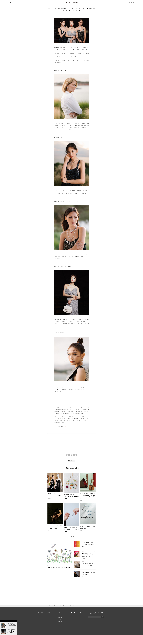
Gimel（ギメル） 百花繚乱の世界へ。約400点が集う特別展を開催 (59, 568)
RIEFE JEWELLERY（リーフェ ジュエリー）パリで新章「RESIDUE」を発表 (54, 526)
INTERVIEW (59, 617)
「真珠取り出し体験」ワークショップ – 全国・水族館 (88, 564)
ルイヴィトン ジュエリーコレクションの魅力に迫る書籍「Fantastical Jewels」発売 (11, 625)
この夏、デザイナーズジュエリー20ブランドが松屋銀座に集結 (88, 544)
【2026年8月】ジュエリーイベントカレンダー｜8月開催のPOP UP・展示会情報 (88, 554)
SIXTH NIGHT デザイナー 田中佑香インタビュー (88, 573)
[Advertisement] (71, 444)
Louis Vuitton (71, 460)
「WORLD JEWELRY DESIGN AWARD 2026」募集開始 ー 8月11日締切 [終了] (87, 526)
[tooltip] (129, 2)
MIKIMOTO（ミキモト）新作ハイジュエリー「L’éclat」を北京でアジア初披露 (55, 495)
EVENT (48, 565)
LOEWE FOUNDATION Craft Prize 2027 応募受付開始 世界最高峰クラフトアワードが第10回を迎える (87, 496)
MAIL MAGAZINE (60, 623)
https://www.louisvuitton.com (70, 426)
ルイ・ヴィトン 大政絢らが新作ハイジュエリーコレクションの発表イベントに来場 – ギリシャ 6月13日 (59, 605)
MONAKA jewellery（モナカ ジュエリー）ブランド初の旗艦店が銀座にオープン (71, 496)
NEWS (70, 13)
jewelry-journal (76, 13)
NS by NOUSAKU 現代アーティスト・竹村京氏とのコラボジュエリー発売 (71, 529)
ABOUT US (59, 621)
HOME (39, 605)
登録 (102, 616)
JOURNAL (59, 619)
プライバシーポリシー (48, 630)
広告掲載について (41, 630)
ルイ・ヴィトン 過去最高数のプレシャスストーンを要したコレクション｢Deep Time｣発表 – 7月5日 (11, 631)
